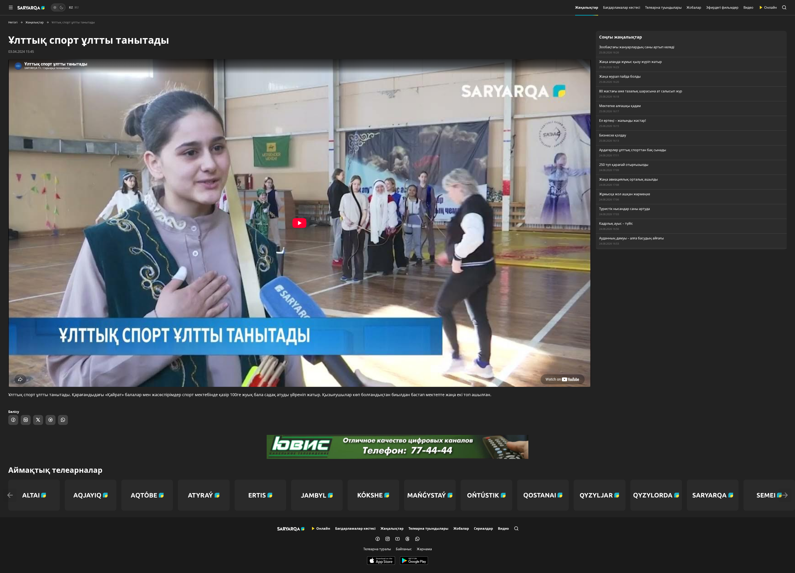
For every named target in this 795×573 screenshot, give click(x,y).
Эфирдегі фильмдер (722, 7)
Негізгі (13, 22)
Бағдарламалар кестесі (621, 7)
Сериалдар (483, 528)
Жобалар (694, 7)
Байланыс (404, 549)
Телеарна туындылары (663, 7)
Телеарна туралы (377, 549)
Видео (748, 7)
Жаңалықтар (586, 7)
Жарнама (424, 549)
